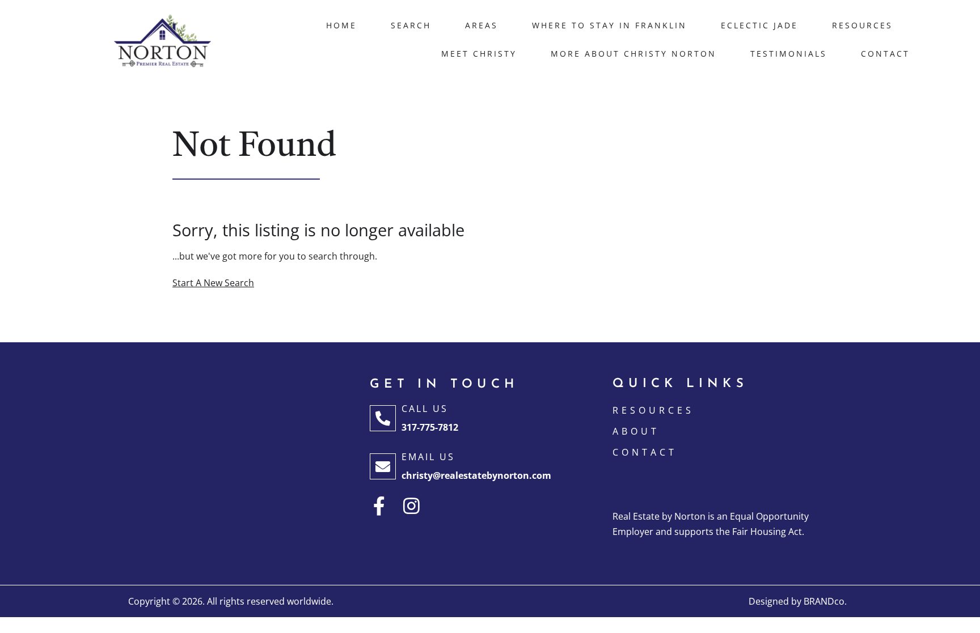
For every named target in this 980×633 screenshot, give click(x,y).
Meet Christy (479, 53)
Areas (481, 25)
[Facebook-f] (379, 505)
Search (411, 25)
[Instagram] (411, 505)
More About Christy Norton (633, 53)
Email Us (428, 457)
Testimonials (788, 53)
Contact (885, 53)
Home (341, 25)
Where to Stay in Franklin (609, 25)
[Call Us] (383, 418)
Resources (862, 25)
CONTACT (644, 452)
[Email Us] (383, 466)
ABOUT (636, 431)
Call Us (425, 408)
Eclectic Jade (759, 25)
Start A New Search (213, 283)
